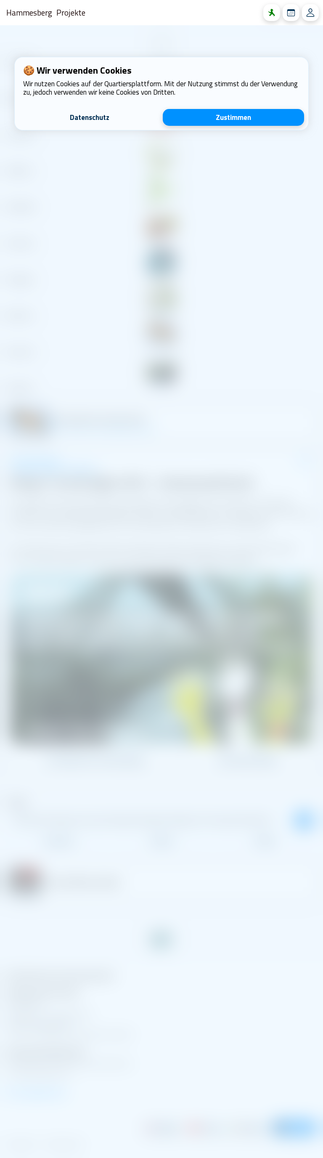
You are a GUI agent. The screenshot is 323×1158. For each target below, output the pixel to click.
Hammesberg (29, 12)
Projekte (70, 12)
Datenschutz (89, 117)
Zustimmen (233, 117)
